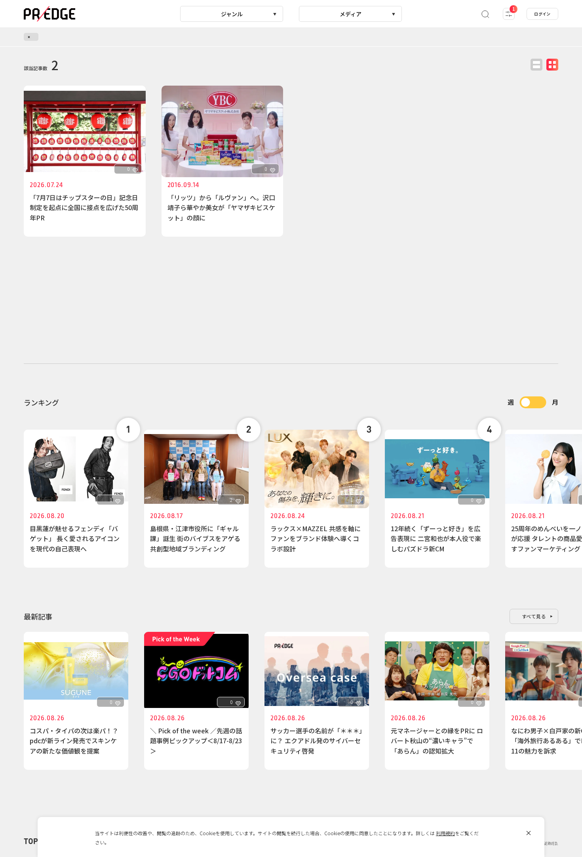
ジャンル (232, 14)
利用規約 (445, 833)
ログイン (542, 14)
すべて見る (534, 616)
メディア (350, 14)
